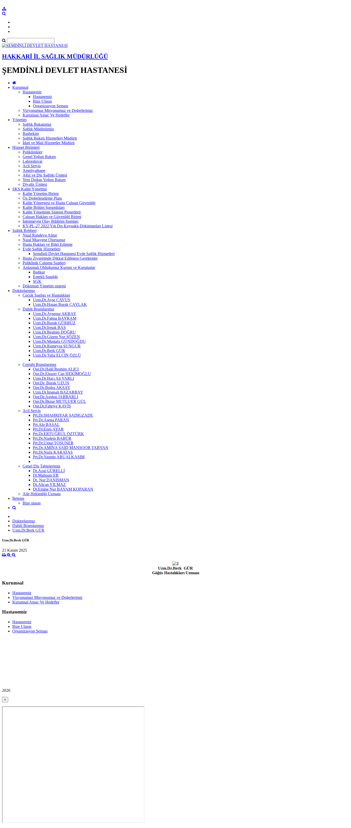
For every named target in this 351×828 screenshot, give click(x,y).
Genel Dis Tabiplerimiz (41, 466)
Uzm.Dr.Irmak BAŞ (49, 327)
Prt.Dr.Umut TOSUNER (53, 443)
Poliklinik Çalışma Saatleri (44, 263)
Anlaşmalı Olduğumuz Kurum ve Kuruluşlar (59, 267)
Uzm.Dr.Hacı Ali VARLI (53, 378)
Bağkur (39, 272)
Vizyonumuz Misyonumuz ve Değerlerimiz (58, 110)
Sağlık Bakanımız (37, 124)
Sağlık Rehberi (24, 230)
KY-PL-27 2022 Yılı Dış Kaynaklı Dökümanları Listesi (68, 226)
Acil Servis (32, 166)
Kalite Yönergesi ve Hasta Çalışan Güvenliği (59, 203)
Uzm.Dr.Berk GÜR (49, 350)
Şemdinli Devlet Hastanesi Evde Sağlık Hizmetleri (74, 253)
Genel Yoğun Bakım (39, 156)
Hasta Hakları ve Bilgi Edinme (47, 244)
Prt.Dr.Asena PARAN (51, 420)
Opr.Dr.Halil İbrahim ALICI (56, 369)
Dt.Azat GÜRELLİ (49, 471)
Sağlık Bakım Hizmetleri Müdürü (50, 138)
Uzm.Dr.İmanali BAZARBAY (58, 392)
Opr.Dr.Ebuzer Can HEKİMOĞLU (62, 374)
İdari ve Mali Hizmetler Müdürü (49, 143)
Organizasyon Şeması (50, 106)
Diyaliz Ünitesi (35, 184)
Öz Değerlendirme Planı (42, 198)
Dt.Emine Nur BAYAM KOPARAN (63, 489)
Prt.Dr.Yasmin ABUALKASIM (59, 457)
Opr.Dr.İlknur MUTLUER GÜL (59, 401)
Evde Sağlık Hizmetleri (41, 249)
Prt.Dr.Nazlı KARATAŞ (53, 452)
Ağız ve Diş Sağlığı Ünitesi (45, 175)
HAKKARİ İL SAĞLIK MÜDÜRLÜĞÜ (55, 56)
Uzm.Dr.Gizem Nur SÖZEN (56, 337)
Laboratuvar (32, 161)
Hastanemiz (32, 92)
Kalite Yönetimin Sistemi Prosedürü (52, 212)
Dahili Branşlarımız (38, 309)
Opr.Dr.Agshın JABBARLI (55, 397)
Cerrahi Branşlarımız (39, 364)
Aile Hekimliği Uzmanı (42, 494)
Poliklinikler (32, 152)
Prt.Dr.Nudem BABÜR (52, 438)
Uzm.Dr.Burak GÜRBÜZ (54, 323)
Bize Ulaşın (42, 101)
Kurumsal (20, 87)
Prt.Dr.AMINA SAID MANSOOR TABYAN (70, 447)
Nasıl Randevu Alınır (40, 235)
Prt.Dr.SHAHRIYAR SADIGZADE (63, 415)
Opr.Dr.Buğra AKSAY (51, 387)
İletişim (18, 498)
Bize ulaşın (32, 503)
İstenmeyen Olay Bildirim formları (50, 221)
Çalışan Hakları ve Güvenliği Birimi (52, 217)
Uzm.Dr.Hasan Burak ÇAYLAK (60, 304)
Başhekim (31, 133)
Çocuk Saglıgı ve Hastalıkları (46, 295)
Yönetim (19, 120)
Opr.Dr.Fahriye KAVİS (52, 406)
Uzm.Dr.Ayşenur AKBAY (54, 313)
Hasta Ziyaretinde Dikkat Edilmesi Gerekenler (60, 258)
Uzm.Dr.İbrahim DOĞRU (54, 332)
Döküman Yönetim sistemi (44, 286)
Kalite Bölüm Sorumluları (43, 207)
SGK (37, 281)
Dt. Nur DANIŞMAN (51, 480)
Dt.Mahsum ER (46, 475)
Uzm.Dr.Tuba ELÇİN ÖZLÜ (57, 355)
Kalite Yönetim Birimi (41, 193)
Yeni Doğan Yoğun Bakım (44, 180)
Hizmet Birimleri (26, 147)
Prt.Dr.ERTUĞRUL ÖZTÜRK (58, 434)
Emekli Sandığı (45, 277)
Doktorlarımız (23, 290)
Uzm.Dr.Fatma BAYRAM (54, 318)
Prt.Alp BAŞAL (46, 424)
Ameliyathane (34, 170)
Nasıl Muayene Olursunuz (44, 240)
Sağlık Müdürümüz (38, 129)
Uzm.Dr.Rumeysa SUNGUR (57, 346)
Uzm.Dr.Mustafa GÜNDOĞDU (59, 341)
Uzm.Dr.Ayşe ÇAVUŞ (51, 300)
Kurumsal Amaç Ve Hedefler (46, 115)
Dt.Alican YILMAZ (49, 484)
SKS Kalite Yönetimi (29, 189)
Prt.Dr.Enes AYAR (48, 429)
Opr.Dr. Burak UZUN (51, 383)
